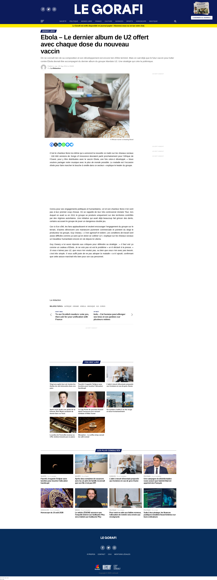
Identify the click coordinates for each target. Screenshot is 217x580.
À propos (91, 554)
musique (91, 306)
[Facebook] (52, 145)
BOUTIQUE (153, 21)
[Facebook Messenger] (68, 145)
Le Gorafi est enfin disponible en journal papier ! (108, 26)
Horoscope (141, 21)
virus (103, 306)
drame (76, 306)
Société (62, 21)
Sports (129, 21)
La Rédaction (56, 68)
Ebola (83, 306)
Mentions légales (122, 554)
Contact (101, 554)
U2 (98, 306)
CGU (110, 554)
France (98, 21)
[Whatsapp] (64, 145)
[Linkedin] (60, 145)
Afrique (68, 306)
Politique (74, 21)
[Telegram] (71, 145)
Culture (108, 21)
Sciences (119, 21)
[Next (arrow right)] (3, 579)
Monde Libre (86, 21)
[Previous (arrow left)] (1, 579)
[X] (56, 145)
